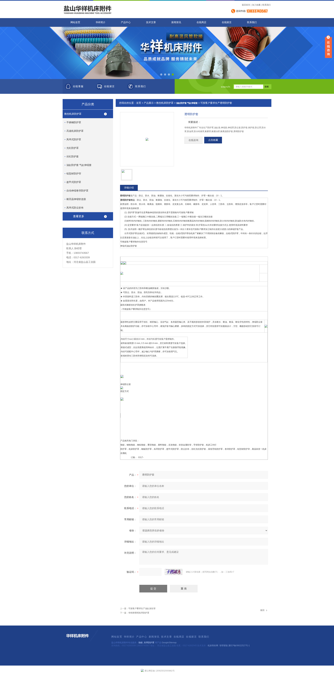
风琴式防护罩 (73, 139)
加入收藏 (256, 5)
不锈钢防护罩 (73, 122)
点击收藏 (213, 140)
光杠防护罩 (72, 148)
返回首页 (246, 5)
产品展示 (149, 102)
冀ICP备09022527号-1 (239, 645)
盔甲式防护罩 (73, 182)
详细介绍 (129, 187)
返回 (262, 610)
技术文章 (151, 22)
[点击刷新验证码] (173, 572)
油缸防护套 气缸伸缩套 (79, 165)
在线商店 (201, 22)
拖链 (140, 642)
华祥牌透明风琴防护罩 (138, 613)
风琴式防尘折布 (75, 207)
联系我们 (266, 5)
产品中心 (126, 22)
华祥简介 (100, 22)
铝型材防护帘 (73, 173)
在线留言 (227, 22)
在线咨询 (193, 140)
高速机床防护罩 (75, 130)
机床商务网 (213, 645)
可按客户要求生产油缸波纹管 (142, 608)
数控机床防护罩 (72, 113)
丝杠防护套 (72, 156)
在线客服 (78, 86)
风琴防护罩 (149, 642)
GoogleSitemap (169, 642)
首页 (138, 102)
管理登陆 (223, 645)
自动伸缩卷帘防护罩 (77, 190)
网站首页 (75, 22)
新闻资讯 (176, 22)
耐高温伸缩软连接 (76, 199)
